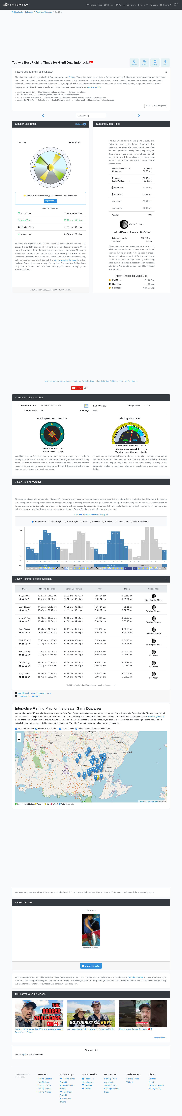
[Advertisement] (91, 35)
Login (155, 5)
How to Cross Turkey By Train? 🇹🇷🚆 (136, 1029)
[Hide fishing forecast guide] (166, 72)
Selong (72, 77)
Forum (132, 5)
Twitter (87, 1088)
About (151, 1082)
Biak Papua (91, 910)
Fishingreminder (19, 4)
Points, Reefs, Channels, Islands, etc (94, 728)
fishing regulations (156, 716)
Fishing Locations (45, 1079)
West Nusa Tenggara (44, 12)
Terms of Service (156, 1085)
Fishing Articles (44, 1092)
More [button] (143, 5)
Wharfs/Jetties (68, 728)
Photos (109, 5)
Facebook (89, 1079)
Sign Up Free (50, 201)
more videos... (160, 1038)
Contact (152, 1079)
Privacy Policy (155, 1088)
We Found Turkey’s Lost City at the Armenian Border (90, 1029)
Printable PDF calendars (29, 696)
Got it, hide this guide (157, 106)
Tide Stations (43, 1082)
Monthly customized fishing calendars (34, 693)
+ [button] (19, 735)
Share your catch (92, 966)
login (24, 1054)
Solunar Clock (110, 1085)
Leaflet (141, 801)
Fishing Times (95, 5)
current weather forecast (65, 260)
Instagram (89, 1082)
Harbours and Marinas (48, 728)
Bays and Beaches (25, 728)
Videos (121, 5)
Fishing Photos (44, 1088)
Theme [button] (166, 5)
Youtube (88, 1085)
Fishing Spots (17, 12)
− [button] (19, 739)
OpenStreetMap (152, 801)
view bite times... (93, 87)
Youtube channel (135, 977)
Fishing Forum (44, 1085)
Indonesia (29, 12)
